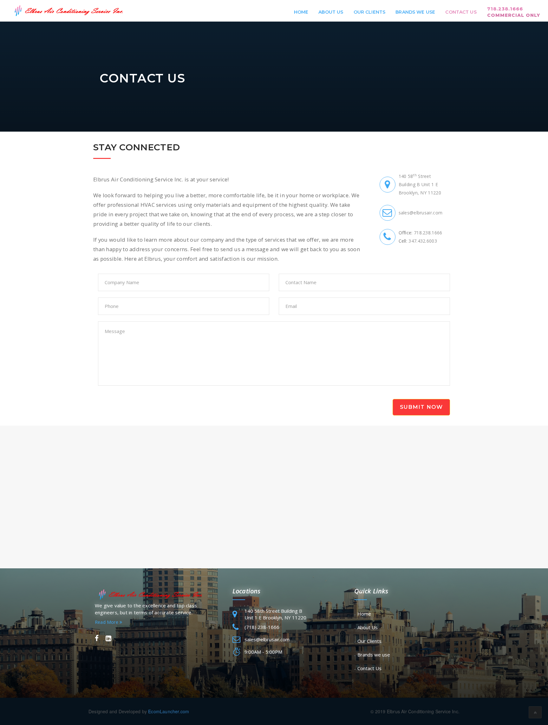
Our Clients (370, 12)
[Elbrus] (67, 11)
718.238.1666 (513, 12)
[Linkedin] (108, 638)
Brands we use (415, 12)
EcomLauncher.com (168, 711)
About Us (330, 12)
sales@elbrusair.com (421, 213)
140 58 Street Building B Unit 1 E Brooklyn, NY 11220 (420, 184)
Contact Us (460, 12)
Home (301, 12)
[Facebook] (97, 638)
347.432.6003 (422, 241)
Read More (107, 622)
